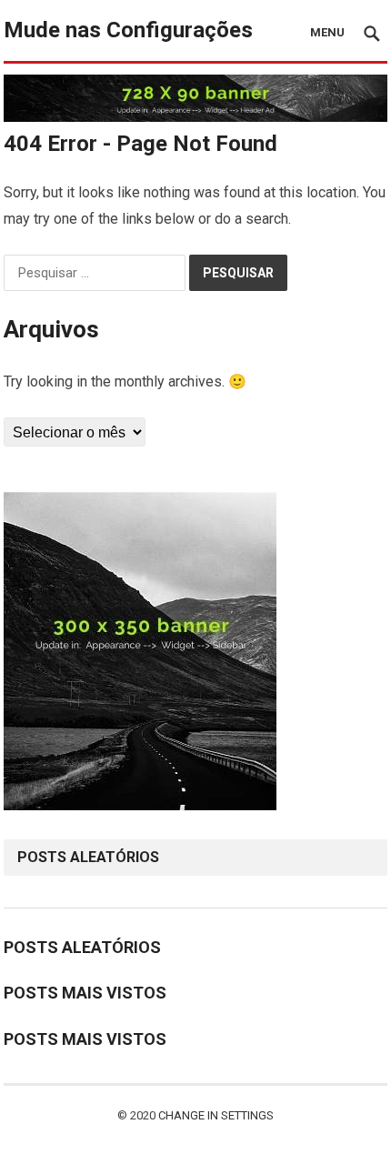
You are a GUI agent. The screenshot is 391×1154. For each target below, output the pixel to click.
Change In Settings (216, 1115)
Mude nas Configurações (128, 30)
